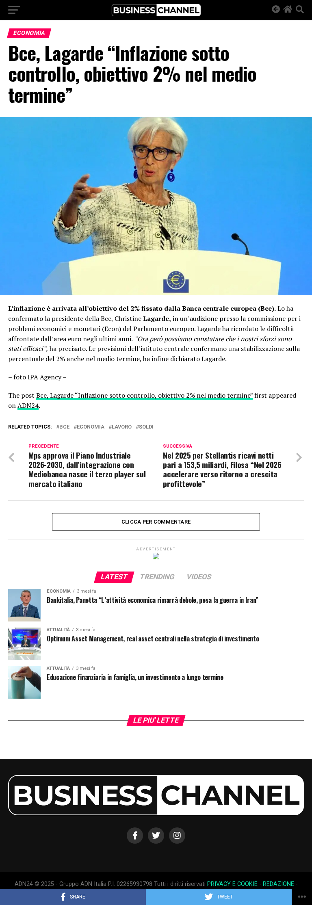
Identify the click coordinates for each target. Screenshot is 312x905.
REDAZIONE (278, 884)
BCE (64, 427)
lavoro (122, 427)
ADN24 (28, 405)
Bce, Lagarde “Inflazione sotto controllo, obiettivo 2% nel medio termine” (144, 395)
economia (90, 427)
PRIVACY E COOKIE (232, 884)
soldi (146, 427)
